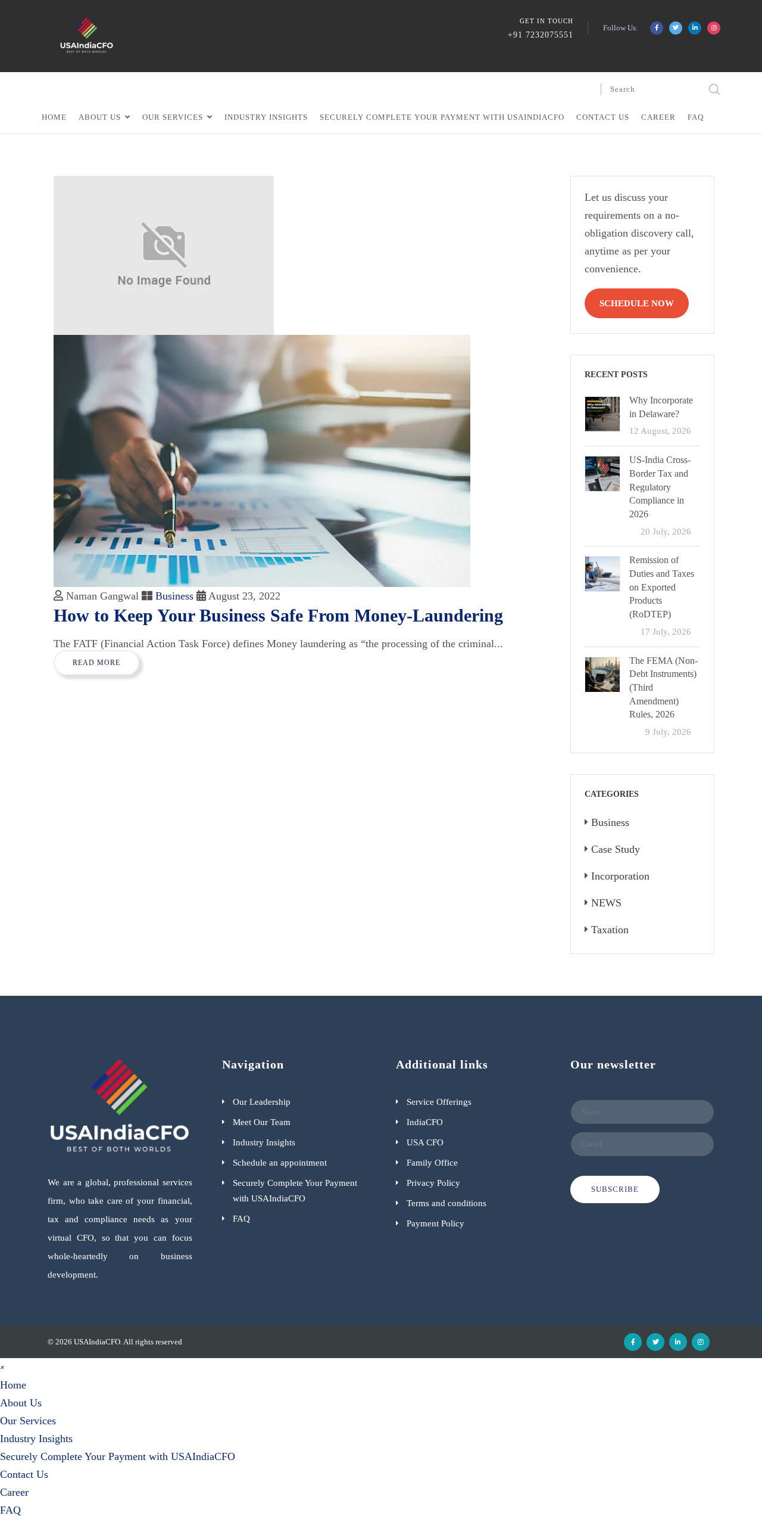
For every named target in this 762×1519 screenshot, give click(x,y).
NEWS (606, 903)
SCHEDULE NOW (636, 303)
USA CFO (425, 1142)
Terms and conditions (446, 1203)
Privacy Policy (433, 1183)
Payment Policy (435, 1223)
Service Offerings (439, 1102)
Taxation (610, 930)
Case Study (615, 849)
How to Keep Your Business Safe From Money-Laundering (278, 615)
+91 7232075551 (540, 34)
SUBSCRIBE (615, 1189)
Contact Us (602, 117)
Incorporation (620, 876)
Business (174, 596)
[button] (2, 1366)
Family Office (432, 1162)
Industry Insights (266, 117)
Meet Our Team (262, 1122)
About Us (100, 117)
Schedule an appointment (280, 1162)
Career (658, 117)
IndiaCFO (425, 1122)
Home (54, 117)
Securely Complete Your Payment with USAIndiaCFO (442, 117)
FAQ (696, 117)
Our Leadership (262, 1102)
